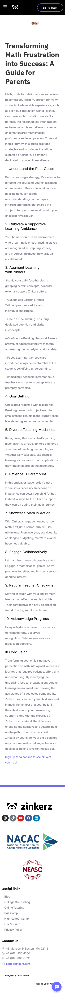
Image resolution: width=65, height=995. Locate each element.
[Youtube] (20, 818)
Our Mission (12, 924)
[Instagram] (5, 818)
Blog (7, 896)
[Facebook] (28, 818)
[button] (5, 7)
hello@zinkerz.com (18, 963)
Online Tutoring (14, 907)
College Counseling (17, 902)
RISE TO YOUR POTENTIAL (48, 984)
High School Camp (16, 918)
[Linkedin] (36, 818)
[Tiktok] (13, 818)
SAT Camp (11, 913)
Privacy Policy (13, 929)
